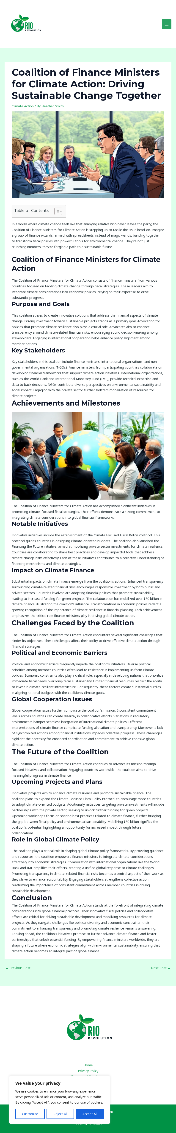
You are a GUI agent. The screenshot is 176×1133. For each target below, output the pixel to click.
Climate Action (23, 106)
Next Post (161, 967)
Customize (30, 1114)
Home (88, 1065)
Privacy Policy (88, 1070)
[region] (59, 1100)
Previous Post (17, 967)
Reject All (60, 1114)
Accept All (89, 1114)
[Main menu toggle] (166, 24)
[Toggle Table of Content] (56, 211)
